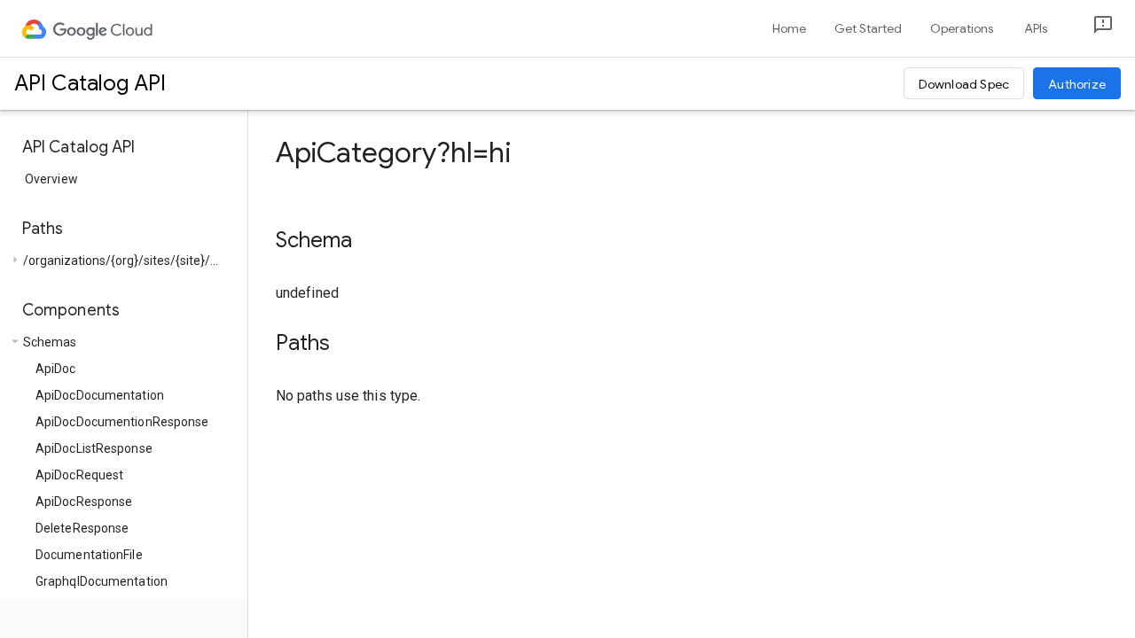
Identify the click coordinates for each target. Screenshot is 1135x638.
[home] (88, 28)
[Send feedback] (1089, 28)
